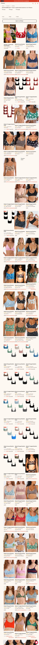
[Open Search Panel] (33, 3)
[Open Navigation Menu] (37, 3)
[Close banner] (37, 1)
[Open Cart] (35, 3)
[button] (36, 642)
